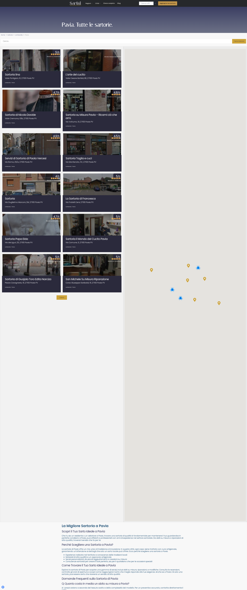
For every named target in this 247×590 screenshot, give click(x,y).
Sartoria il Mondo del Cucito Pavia (87, 239)
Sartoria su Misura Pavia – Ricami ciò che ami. (91, 116)
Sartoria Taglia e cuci (79, 158)
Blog (119, 3)
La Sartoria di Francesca (81, 198)
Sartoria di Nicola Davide (20, 115)
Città (97, 3)
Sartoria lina (12, 74)
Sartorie (10, 35)
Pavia (13, 82)
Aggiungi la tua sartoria (168, 3)
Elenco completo (109, 3)
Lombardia (19, 35)
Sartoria (10, 198)
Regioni (88, 3)
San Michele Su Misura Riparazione (87, 279)
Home (3, 35)
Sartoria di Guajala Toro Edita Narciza (28, 279)
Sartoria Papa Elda (16, 239)
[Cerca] (155, 3)
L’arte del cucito (75, 74)
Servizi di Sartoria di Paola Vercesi (25, 158)
